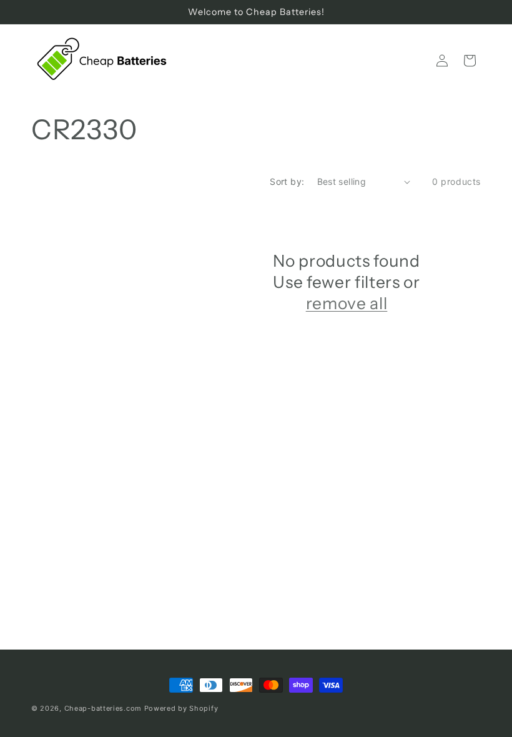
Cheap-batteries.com (103, 708)
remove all (347, 303)
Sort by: (287, 181)
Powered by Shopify (181, 708)
